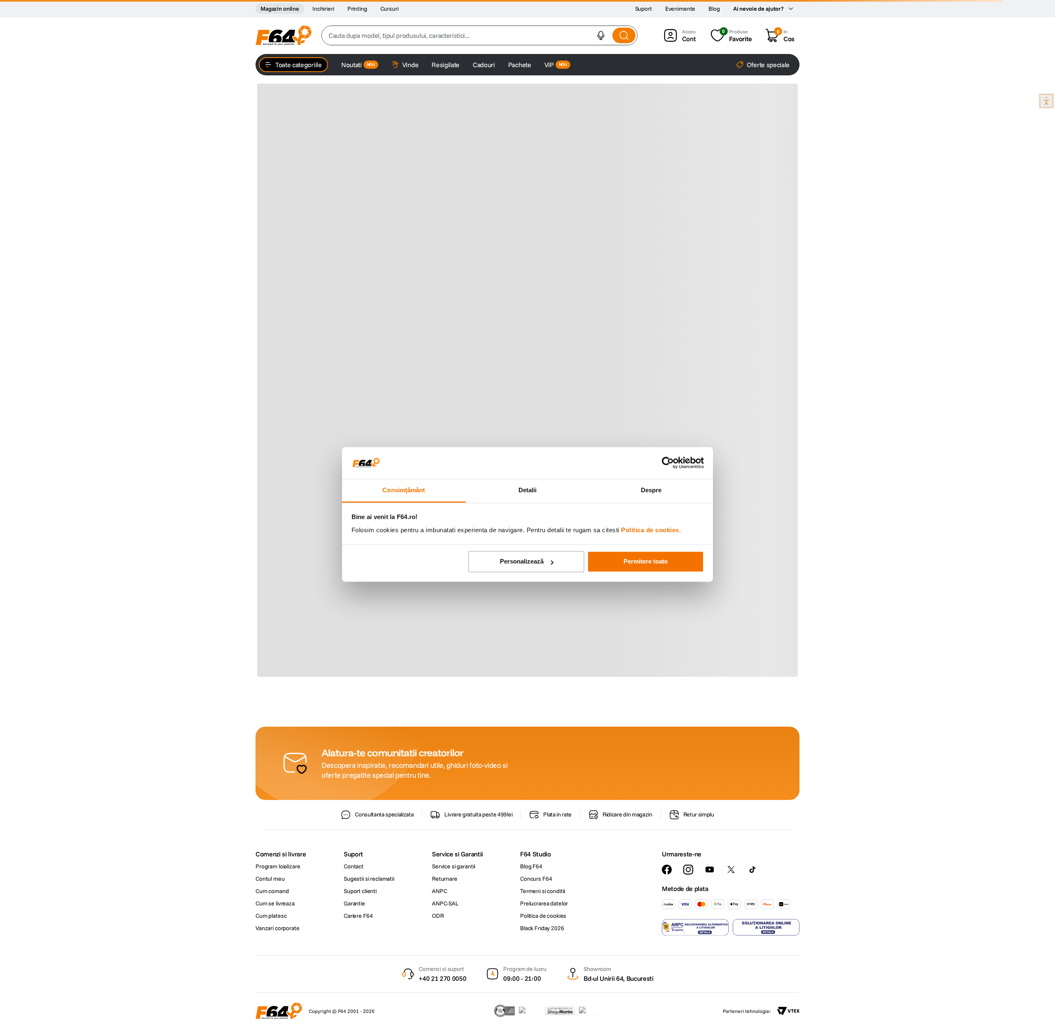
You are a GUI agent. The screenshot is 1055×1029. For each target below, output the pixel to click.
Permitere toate (646, 561)
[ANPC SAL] (695, 927)
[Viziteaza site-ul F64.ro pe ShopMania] (560, 1011)
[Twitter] (731, 870)
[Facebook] (667, 870)
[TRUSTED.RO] (504, 1011)
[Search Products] (623, 35)
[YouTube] (710, 870)
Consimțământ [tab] (403, 489)
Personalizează (522, 561)
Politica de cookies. (651, 529)
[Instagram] (688, 870)
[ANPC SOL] (766, 927)
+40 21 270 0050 (442, 978)
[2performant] (591, 1011)
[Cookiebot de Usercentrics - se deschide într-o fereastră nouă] (668, 463)
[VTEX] (788, 1011)
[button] (600, 35)
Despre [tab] (651, 489)
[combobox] (479, 35)
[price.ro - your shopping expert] (530, 1011)
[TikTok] (752, 870)
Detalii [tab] (527, 489)
